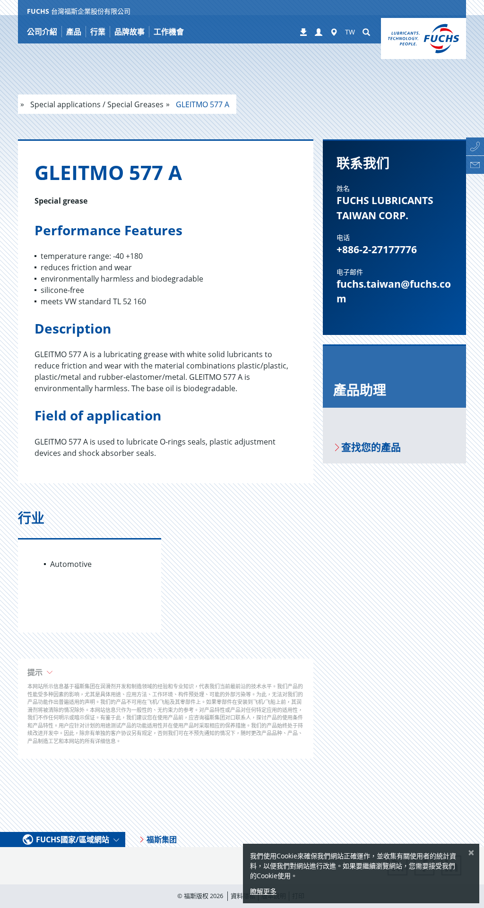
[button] (318, 32)
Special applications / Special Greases (96, 104)
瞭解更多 (263, 891)
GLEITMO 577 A (201, 104)
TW (350, 31)
